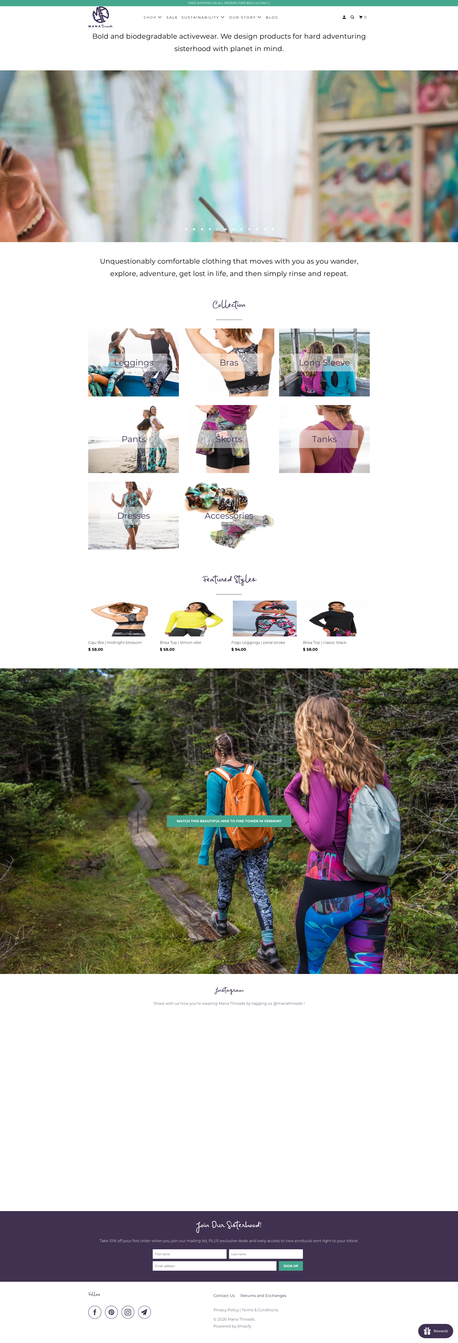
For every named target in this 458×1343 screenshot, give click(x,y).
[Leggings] (133, 364)
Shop (151, 17)
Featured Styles (229, 582)
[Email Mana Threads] (146, 1312)
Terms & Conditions (260, 1310)
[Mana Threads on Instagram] (129, 1312)
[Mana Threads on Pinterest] (112, 1312)
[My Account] (345, 17)
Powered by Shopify (232, 1326)
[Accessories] (229, 518)
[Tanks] (324, 441)
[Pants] (133, 441)
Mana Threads (241, 1319)
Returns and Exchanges (263, 1295)
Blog (272, 17)
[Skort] (229, 441)
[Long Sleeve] (324, 364)
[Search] (353, 17)
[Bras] (229, 364)
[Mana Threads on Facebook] (96, 1312)
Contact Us (224, 1295)
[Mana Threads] (112, 17)
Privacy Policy (226, 1310)
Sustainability (201, 17)
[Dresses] (133, 518)
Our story (243, 17)
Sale (172, 17)
